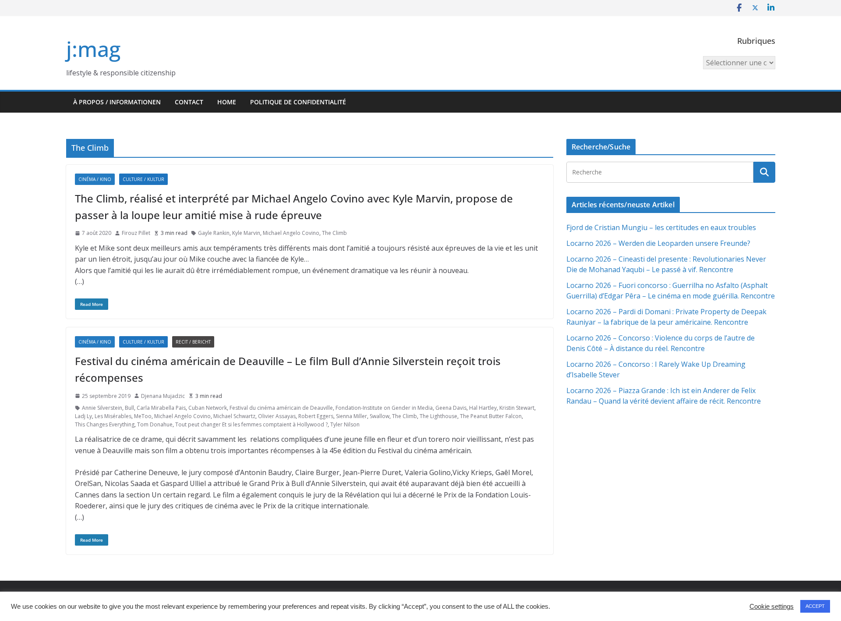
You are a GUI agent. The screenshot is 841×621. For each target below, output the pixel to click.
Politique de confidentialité (298, 102)
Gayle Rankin (214, 233)
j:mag (93, 49)
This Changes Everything (104, 424)
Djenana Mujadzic (163, 396)
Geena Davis (450, 408)
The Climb (334, 233)
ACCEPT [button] (815, 606)
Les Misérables (113, 416)
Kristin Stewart (516, 408)
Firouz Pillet (136, 233)
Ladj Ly (83, 416)
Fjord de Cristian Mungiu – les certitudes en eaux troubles (661, 227)
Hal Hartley (483, 408)
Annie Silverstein (102, 408)
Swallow (379, 416)
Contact (189, 102)
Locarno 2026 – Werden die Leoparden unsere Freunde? (658, 243)
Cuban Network (207, 408)
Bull (129, 408)
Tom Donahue (155, 424)
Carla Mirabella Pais (161, 408)
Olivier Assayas (277, 416)
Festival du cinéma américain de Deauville (281, 408)
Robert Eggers (315, 416)
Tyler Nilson (345, 424)
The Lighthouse (438, 416)
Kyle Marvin (246, 233)
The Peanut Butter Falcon (491, 416)
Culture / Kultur (143, 179)
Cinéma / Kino (94, 179)
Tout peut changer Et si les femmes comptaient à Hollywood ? (251, 424)
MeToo (143, 416)
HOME (226, 102)
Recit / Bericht (193, 342)
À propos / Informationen (117, 102)
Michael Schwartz (234, 416)
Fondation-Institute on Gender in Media (384, 408)
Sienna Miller (351, 416)
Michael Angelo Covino (291, 233)
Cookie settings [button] (771, 606)
